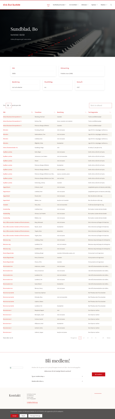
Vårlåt (14, 74)
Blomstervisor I (7, 310)
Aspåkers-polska (7, 152)
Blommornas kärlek (8, 293)
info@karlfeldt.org (32, 402)
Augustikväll (6, 196)
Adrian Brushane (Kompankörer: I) (12, 117)
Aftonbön (5, 130)
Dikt (4, 112)
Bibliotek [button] (84, 5)
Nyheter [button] (93, 5)
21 (103, 338)
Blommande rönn (8, 266)
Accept (15, 416)
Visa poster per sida (12, 105)
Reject (23, 416)
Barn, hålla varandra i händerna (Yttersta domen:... (16, 222)
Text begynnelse (93, 112)
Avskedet (5, 205)
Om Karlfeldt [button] (73, 5)
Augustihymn (6, 187)
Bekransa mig (6, 240)
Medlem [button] (103, 5)
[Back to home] (11, 4)
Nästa (108, 338)
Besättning (60, 112)
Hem (48, 5)
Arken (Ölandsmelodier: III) (10, 147)
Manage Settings (35, 416)
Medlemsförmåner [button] (37, 381)
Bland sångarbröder (8, 253)
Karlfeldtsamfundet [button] (59, 5)
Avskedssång (6, 209)
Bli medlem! (98, 374)
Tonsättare (38, 112)
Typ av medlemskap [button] (38, 376)
